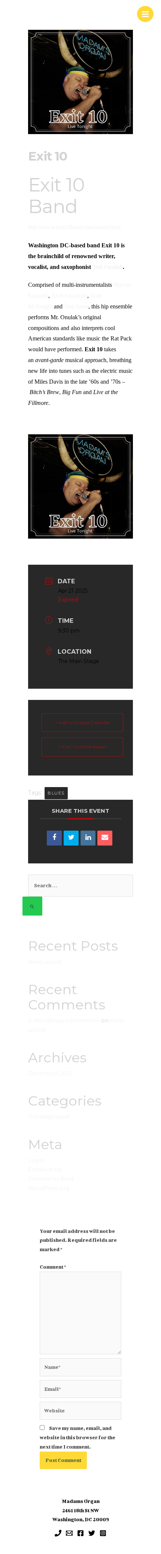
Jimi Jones (76, 306)
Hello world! (44, 962)
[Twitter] (91, 1533)
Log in (36, 1160)
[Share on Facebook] (54, 838)
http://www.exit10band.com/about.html (74, 227)
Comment (53, 1267)
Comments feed (50, 1179)
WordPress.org (48, 1188)
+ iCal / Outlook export (82, 746)
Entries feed (44, 1169)
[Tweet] (71, 838)
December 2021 (50, 1073)
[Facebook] (80, 1533)
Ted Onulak (107, 267)
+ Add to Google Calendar (82, 722)
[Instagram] (103, 1533)
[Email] (104, 838)
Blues (56, 793)
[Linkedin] (87, 838)
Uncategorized (48, 1116)
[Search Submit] (32, 906)
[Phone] (58, 1533)
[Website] (80, 1412)
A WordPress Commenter (64, 1020)
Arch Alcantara (69, 295)
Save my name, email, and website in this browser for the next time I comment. (77, 1437)
